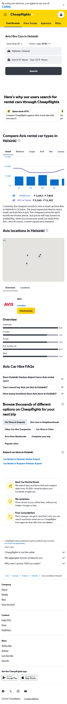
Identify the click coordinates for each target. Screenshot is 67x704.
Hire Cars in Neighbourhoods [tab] (44, 422)
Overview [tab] (10, 287)
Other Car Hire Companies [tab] (18, 429)
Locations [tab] (25, 287)
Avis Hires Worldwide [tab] (15, 436)
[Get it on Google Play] (10, 677)
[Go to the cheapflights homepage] (22, 14)
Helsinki (34, 576)
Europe (15, 576)
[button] (63, 5)
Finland (25, 576)
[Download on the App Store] (28, 677)
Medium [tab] (20, 151)
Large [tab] (32, 151)
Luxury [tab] (61, 151)
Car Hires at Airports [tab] (15, 422)
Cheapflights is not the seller (20, 552)
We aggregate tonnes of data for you (24, 557)
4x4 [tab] (42, 151)
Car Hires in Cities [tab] (45, 429)
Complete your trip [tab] (41, 436)
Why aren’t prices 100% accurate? (23, 563)
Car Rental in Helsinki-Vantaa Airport (21, 459)
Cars (7, 576)
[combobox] (14, 43)
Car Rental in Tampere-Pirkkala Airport (22, 463)
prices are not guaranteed (15, 543)
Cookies (6, 6)
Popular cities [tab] (11, 443)
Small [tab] (8, 151)
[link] (26, 311)
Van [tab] (51, 151)
